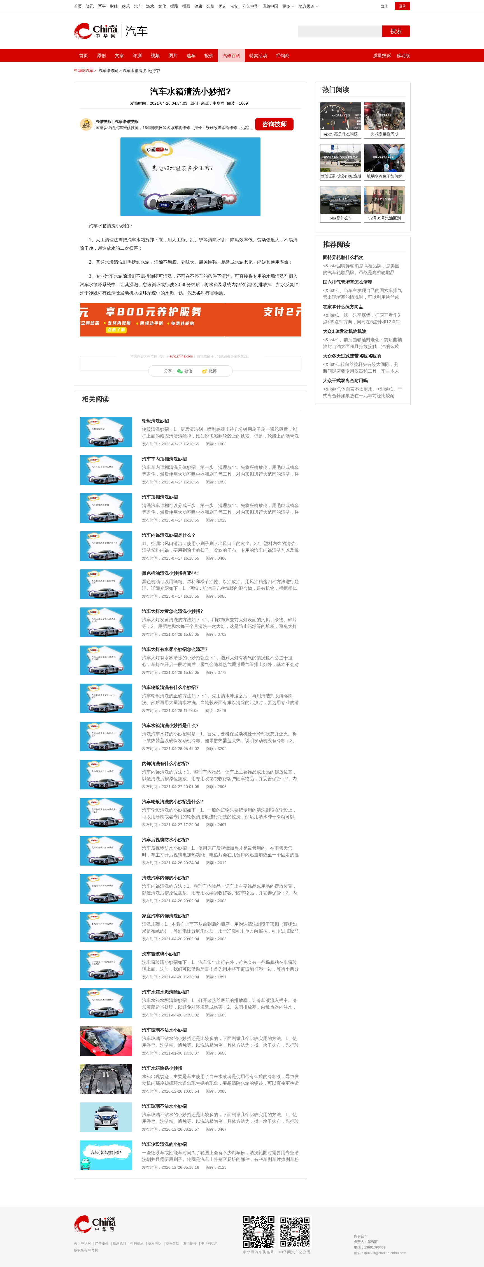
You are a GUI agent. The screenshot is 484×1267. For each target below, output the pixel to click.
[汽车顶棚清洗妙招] (106, 496)
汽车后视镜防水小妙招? (166, 839)
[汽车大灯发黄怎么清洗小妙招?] (106, 610)
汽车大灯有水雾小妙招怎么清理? (175, 649)
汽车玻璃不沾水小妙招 (164, 1030)
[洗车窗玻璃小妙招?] (106, 953)
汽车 (138, 6)
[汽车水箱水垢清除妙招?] (106, 991)
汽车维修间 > (110, 70)
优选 (222, 6)
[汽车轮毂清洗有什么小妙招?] (106, 686)
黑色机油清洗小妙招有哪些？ (171, 573)
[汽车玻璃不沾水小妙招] (106, 1029)
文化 (162, 6)
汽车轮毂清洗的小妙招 (164, 1144)
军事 (102, 6)
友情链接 (190, 1243)
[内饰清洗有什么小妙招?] (106, 762)
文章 (119, 55)
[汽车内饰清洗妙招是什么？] (106, 534)
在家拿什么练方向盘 (343, 306)
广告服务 (101, 1243)
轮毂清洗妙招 (155, 421)
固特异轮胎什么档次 (343, 257)
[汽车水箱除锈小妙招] (106, 1067)
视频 (155, 55)
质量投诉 (382, 55)
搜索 (396, 31)
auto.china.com (181, 356)
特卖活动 (258, 55)
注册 (384, 6)
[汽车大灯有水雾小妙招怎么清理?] (106, 648)
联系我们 (119, 1243)
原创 (101, 55)
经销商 (283, 55)
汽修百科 (231, 55)
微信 (188, 371)
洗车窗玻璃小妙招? (161, 954)
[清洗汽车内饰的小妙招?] (106, 877)
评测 (137, 55)
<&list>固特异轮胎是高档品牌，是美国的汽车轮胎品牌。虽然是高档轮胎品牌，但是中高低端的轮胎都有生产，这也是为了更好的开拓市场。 (361, 269)
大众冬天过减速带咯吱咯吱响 (352, 356)
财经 (114, 6)
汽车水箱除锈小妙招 (162, 1068)
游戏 (150, 6)
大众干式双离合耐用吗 (345, 380)
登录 (402, 6)
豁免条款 (172, 1243)
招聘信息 (137, 1243)
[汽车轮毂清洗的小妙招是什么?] (106, 800)
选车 (191, 55)
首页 (78, 6)
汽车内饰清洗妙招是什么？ (169, 535)
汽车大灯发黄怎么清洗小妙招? (172, 611)
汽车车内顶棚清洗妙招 (164, 459)
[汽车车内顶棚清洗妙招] (106, 458)
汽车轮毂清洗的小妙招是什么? (172, 801)
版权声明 (154, 1243)
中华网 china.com (98, 31)
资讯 (90, 6)
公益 (210, 6)
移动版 (403, 55)
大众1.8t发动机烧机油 (344, 331)
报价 (208, 55)
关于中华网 (82, 1243)
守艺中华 (250, 6)
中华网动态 (209, 1243)
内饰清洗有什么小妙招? (166, 763)
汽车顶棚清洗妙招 (160, 497)
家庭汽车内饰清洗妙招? (166, 915)
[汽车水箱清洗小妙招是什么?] (106, 724)
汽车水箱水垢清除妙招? (166, 992)
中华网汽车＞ (85, 70)
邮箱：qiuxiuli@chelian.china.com (380, 1253)
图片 (173, 55)
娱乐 (126, 6)
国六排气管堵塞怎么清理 (347, 282)
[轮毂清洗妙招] (106, 420)
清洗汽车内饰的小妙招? (166, 877)
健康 (198, 6)
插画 (186, 6)
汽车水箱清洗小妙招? (141, 70)
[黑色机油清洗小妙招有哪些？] (106, 572)
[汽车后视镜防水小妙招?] (106, 838)
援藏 (174, 6)
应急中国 (270, 6)
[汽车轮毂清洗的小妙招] (106, 1143)
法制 (234, 6)
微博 (213, 371)
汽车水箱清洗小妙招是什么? (170, 725)
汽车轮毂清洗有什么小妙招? (170, 687)
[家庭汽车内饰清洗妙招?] (106, 915)
